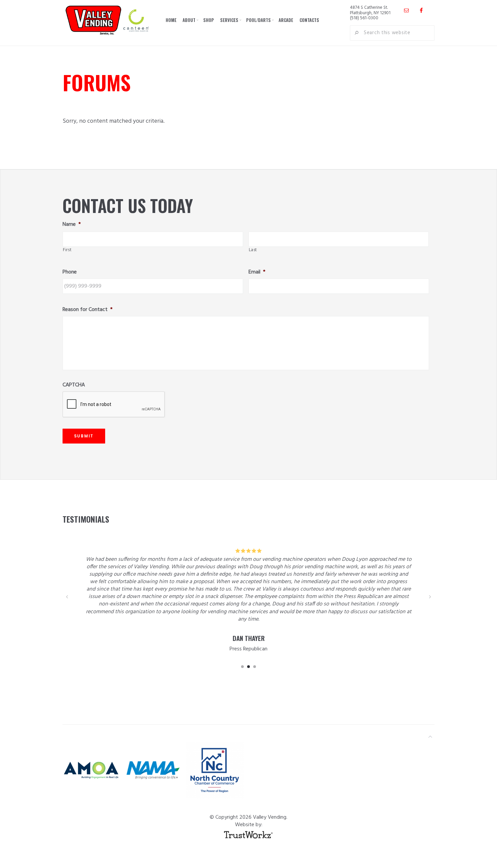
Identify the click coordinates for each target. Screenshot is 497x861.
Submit (84, 436)
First (67, 250)
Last (253, 250)
